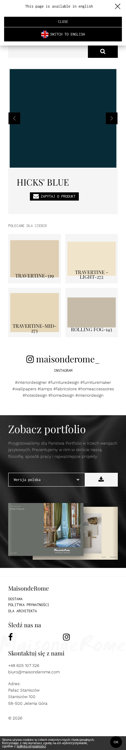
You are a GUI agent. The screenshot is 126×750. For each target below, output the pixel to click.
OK (116, 742)
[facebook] (35, 637)
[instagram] (90, 637)
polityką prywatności (31, 746)
